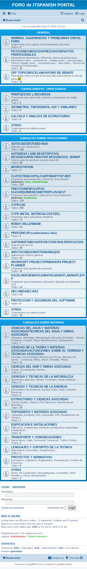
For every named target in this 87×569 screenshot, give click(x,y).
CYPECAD (18, 204)
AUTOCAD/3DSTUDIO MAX (29, 143)
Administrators (18, 536)
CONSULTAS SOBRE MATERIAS (43, 322)
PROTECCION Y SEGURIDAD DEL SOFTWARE (43, 300)
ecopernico (30, 197)
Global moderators (37, 536)
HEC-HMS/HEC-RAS (24, 291)
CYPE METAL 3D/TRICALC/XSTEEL (35, 214)
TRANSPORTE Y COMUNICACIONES (36, 437)
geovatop (16, 551)
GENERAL (43, 32)
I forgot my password (12, 507)
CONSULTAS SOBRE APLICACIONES (43, 138)
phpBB (31, 564)
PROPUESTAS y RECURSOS (31, 94)
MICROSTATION (22, 167)
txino (28, 181)
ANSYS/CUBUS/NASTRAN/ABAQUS (35, 252)
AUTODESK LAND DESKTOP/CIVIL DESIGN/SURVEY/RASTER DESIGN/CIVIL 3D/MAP (45, 155)
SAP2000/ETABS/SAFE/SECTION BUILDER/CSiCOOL (47, 242)
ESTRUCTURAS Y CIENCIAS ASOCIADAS (39, 399)
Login (5, 487)
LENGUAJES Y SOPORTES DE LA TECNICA (41, 447)
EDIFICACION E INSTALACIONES (34, 424)
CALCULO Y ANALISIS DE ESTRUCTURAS (40, 116)
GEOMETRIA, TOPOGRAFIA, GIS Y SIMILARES (44, 107)
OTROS (16, 125)
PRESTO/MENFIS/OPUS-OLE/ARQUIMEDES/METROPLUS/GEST (38, 190)
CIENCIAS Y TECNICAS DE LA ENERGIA (39, 386)
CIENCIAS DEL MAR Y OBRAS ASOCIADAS (41, 366)
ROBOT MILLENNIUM (26, 224)
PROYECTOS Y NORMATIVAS (31, 457)
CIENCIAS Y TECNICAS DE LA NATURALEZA (42, 376)
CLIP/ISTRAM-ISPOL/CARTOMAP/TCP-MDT (41, 176)
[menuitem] (11, 13)
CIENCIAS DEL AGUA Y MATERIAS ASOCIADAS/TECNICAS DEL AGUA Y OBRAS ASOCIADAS (42, 331)
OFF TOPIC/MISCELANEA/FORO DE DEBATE (42, 72)
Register (19, 487)
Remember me (56, 507)
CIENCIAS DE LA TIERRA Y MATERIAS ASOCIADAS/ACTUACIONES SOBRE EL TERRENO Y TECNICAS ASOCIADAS (47, 351)
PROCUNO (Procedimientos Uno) (34, 233)
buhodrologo (40, 181)
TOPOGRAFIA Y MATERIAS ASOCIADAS (39, 412)
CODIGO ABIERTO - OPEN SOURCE (43, 89)
